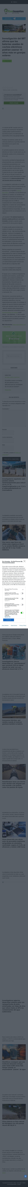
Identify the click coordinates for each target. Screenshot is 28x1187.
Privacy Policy (22, 625)
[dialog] (14, 593)
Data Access (14, 625)
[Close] (24, 561)
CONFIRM (8, 619)
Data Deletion (5, 625)
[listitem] (14, 590)
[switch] (22, 593)
